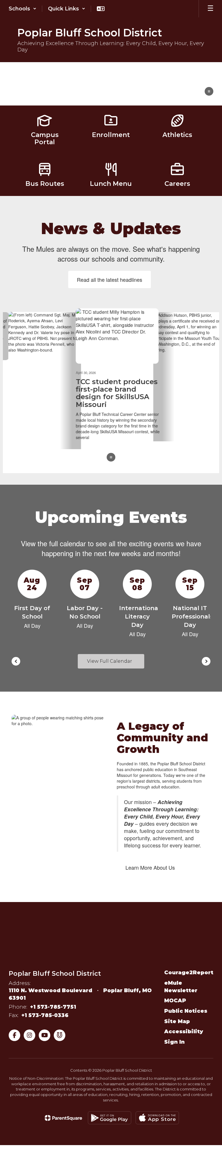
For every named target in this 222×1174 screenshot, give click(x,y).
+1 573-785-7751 (53, 1006)
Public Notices (185, 1011)
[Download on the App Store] (157, 1117)
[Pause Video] (209, 92)
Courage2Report (188, 972)
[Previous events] (16, 661)
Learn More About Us (150, 867)
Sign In (174, 1042)
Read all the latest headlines (109, 279)
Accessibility (183, 1031)
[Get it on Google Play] (109, 1117)
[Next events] (206, 661)
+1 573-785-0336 (45, 1015)
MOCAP (175, 1000)
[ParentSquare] (63, 1117)
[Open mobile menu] (210, 8)
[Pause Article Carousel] (111, 457)
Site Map (177, 1021)
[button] (22, 8)
